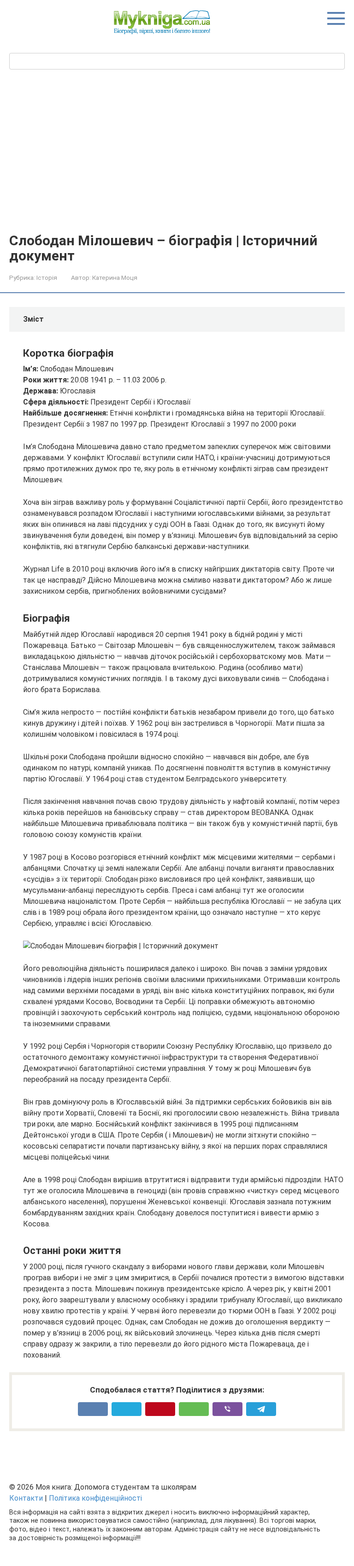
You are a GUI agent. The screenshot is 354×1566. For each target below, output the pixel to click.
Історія (46, 277)
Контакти (26, 1498)
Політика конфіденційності (95, 1498)
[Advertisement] (177, 150)
